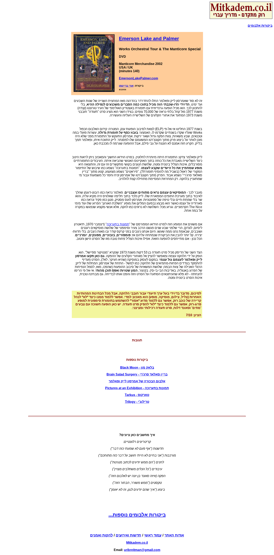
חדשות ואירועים (128, 535)
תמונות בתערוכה (118, 224)
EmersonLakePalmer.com (138, 78)
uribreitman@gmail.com (142, 550)
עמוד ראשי (152, 535)
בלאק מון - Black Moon (137, 367)
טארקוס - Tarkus (137, 395)
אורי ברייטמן (126, 85)
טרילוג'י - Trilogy (137, 401)
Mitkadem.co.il (137, 542)
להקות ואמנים (101, 535)
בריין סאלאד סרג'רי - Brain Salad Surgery (137, 374)
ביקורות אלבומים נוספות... (137, 514)
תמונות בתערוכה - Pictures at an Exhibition (137, 388)
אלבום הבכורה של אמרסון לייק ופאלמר (137, 381)
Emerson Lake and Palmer (149, 38)
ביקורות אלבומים (260, 25)
